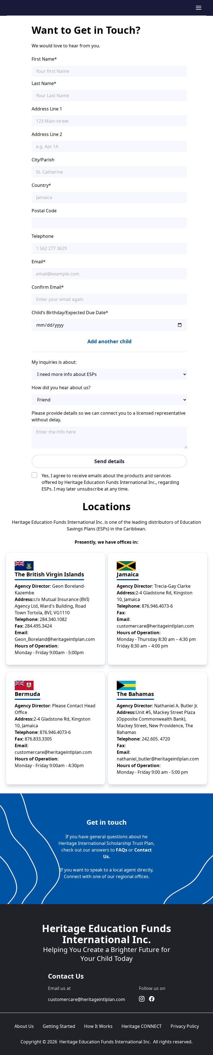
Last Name (44, 83)
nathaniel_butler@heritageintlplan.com (158, 759)
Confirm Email (48, 287)
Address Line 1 (47, 109)
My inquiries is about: (54, 362)
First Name (44, 59)
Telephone (43, 236)
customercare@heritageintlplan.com (155, 626)
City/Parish (43, 160)
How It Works (98, 1026)
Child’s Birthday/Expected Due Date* (70, 312)
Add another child (109, 341)
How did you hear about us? (61, 388)
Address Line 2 (47, 134)
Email (38, 262)
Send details (109, 461)
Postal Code (44, 211)
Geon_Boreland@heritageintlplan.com (55, 639)
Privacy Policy (185, 1026)
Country (41, 185)
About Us (24, 1026)
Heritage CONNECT (141, 1026)
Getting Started (59, 1026)
